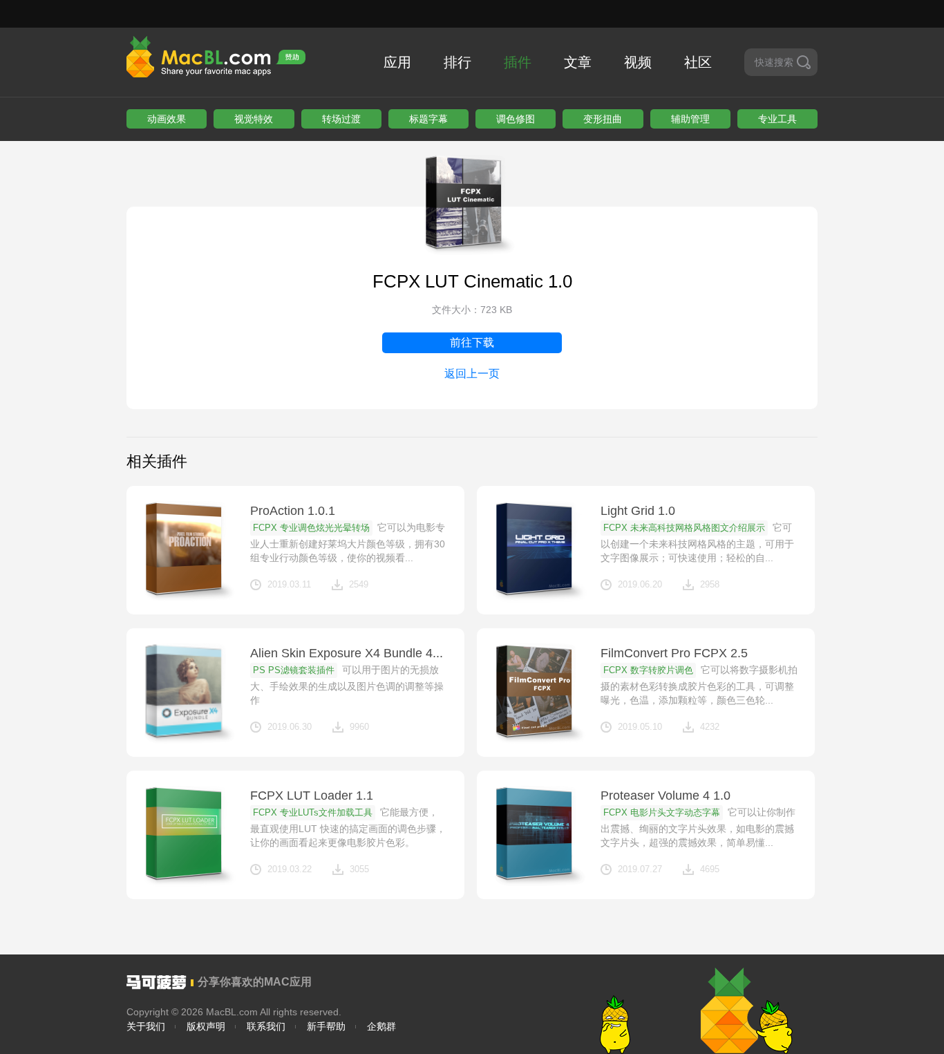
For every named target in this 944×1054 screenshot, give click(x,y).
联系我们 (266, 1026)
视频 (638, 62)
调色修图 (515, 118)
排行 (457, 62)
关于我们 (145, 1026)
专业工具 (777, 118)
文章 (578, 62)
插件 (517, 62)
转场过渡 (341, 118)
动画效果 (166, 118)
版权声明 (206, 1026)
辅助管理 (690, 118)
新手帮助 (326, 1026)
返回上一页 (472, 373)
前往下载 (472, 342)
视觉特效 (253, 118)
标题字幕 (428, 118)
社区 (698, 62)
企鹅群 (381, 1026)
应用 (397, 62)
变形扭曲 (602, 118)
